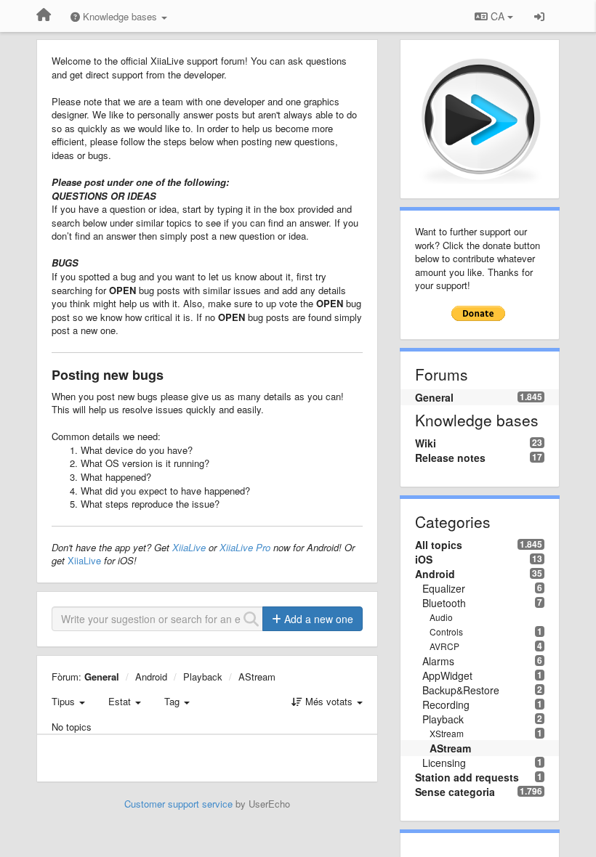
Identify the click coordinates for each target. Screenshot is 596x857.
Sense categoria (455, 791)
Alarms (438, 661)
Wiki (425, 443)
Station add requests (467, 777)
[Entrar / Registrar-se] (539, 16)
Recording (446, 704)
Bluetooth (444, 603)
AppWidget (447, 675)
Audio (441, 617)
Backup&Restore (460, 690)
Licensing (444, 762)
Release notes (450, 457)
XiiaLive (189, 547)
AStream (256, 676)
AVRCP (444, 646)
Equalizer (443, 588)
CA (497, 16)
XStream (447, 733)
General (101, 676)
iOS (423, 559)
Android (151, 676)
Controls (446, 631)
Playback (202, 676)
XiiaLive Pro (245, 547)
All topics (438, 544)
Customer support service (178, 804)
